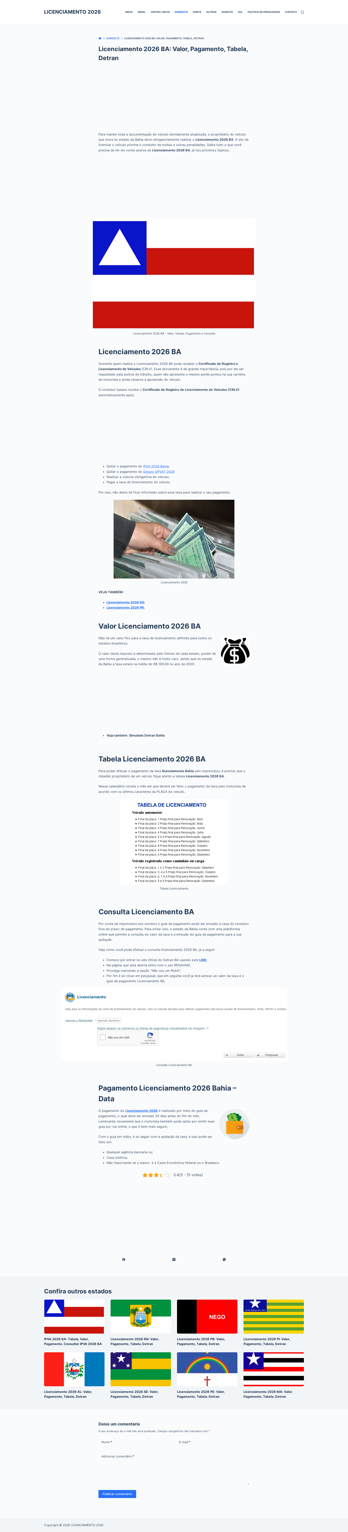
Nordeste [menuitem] (181, 11)
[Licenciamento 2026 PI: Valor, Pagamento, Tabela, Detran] (273, 1317)
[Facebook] (124, 1259)
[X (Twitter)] (174, 1259)
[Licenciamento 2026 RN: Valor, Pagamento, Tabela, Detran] (141, 1317)
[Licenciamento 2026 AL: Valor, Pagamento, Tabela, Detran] (74, 1369)
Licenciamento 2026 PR (125, 607)
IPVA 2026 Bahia (156, 466)
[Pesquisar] (302, 12)
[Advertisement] (174, 99)
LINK (202, 960)
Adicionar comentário (118, 1456)
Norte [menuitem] (197, 11)
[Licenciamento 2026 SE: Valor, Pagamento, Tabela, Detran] (141, 1369)
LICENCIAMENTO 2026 (72, 12)
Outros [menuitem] (211, 11)
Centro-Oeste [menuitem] (160, 11)
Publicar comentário (117, 1494)
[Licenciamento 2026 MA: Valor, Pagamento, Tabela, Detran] (273, 1369)
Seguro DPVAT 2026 (159, 472)
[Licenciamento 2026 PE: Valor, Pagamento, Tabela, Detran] (207, 1369)
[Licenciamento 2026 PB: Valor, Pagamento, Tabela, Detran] (207, 1317)
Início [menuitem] (129, 11)
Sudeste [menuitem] (227, 11)
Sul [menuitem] (240, 11)
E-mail (184, 1442)
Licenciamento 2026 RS (125, 602)
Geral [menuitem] (142, 11)
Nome (107, 1442)
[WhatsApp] (224, 1259)
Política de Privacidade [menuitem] (264, 11)
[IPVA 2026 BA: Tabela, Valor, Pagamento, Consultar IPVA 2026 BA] (74, 1317)
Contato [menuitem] (291, 11)
